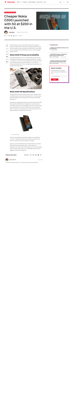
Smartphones (12, 12)
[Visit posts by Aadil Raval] (7, 159)
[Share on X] (9, 36)
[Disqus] (24, 180)
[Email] (7, 56)
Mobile (6, 12)
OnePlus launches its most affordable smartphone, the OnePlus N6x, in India (57, 61)
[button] (60, 2)
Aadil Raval (11, 32)
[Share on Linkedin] (11, 36)
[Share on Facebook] (7, 49)
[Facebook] (41, 160)
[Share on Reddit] (14, 36)
